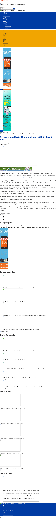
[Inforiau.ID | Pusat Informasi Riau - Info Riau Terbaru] (12, 4)
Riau (6, 144)
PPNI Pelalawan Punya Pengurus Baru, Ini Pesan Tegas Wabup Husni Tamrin (18, 437)
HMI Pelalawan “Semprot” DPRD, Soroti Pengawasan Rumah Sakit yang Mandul (19, 422)
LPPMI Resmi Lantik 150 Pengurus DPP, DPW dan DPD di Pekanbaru (17, 467)
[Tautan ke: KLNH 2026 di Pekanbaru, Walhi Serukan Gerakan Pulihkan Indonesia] (6, 358)
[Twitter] (3, 218)
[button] (14, 8)
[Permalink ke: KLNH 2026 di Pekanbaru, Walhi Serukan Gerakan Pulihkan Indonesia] (13, 300)
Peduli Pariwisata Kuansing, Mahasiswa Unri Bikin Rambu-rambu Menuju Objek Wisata (23, 226)
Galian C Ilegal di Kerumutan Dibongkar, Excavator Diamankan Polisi (19, 498)
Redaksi (4, 512)
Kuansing (2, 144)
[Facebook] (3, 216)
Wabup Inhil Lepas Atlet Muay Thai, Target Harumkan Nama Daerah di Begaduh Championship (25, 387)
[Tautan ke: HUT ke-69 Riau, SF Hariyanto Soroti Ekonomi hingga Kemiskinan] (10, 406)
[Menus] (0, 2)
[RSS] (3, 219)
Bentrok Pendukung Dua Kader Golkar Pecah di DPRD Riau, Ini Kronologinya (18, 452)
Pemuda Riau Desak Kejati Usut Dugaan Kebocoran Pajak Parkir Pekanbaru (21, 501)
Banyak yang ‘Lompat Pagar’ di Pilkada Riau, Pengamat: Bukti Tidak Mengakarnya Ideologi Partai (25, 227)
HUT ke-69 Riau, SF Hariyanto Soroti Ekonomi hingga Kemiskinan (15, 407)
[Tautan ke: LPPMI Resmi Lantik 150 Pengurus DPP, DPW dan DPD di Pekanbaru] (10, 466)
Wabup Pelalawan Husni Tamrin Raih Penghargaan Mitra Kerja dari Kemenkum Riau (23, 495)
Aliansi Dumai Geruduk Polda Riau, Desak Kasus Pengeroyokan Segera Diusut (21, 288)
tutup (2, 89)
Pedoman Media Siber (8, 515)
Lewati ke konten (4, 0)
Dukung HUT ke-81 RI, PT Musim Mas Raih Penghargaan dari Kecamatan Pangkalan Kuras (24, 315)
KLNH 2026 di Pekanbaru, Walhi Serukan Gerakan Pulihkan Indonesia (19, 301)
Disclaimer (5, 513)
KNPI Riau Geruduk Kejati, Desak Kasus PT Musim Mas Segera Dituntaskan (21, 329)
